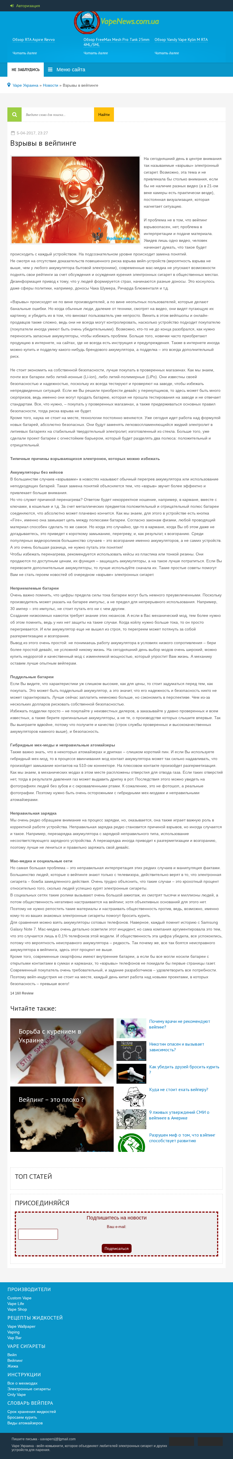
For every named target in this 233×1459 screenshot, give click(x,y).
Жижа (12, 1366)
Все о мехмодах (22, 1383)
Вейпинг (15, 1360)
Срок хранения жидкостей (31, 1411)
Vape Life (15, 1303)
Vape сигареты (26, 1346)
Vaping (13, 1332)
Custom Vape (19, 1298)
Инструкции (24, 1374)
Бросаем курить (22, 1417)
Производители (29, 1289)
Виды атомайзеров (25, 1423)
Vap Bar (14, 1337)
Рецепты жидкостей (35, 1318)
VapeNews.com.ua (116, 22)
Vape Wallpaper (21, 1326)
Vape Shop (17, 1309)
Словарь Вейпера (30, 1403)
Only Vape (16, 1394)
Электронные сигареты (29, 1389)
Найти (104, 114)
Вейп (12, 1354)
